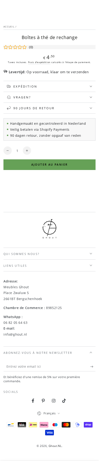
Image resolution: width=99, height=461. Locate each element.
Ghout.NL (55, 446)
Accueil (9, 26)
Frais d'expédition (39, 62)
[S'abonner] (93, 367)
